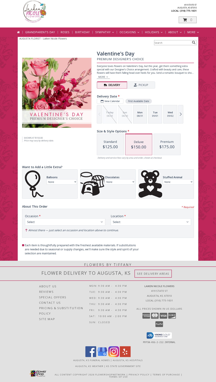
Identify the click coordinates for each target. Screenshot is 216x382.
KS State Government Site (123, 366)
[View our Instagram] (113, 356)
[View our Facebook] (90, 356)
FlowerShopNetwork (110, 374)
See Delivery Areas (153, 274)
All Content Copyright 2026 (74, 374)
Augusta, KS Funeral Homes (91, 360)
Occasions (128, 32)
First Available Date (138, 101)
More (191, 32)
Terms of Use (118, 376)
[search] (193, 42)
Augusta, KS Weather (89, 366)
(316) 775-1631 (188, 10)
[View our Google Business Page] (102, 356)
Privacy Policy (139, 374)
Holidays (152, 32)
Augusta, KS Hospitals (128, 360)
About (173, 32)
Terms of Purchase (166, 374)
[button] (188, 20)
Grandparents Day (40, 32)
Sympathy (103, 32)
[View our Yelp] (125, 356)
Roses (65, 32)
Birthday (82, 32)
